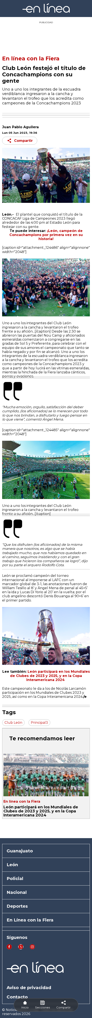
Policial (15, 878)
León (12, 864)
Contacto (17, 997)
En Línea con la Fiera (30, 920)
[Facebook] (9, 948)
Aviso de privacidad (29, 987)
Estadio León (60, 222)
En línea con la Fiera (30, 58)
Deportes (17, 906)
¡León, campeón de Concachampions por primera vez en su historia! (46, 235)
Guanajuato (20, 850)
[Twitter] (20, 948)
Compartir (23, 141)
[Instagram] (32, 948)
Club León (13, 723)
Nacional (17, 892)
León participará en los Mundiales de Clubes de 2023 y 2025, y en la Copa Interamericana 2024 (50, 676)
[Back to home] (46, 12)
